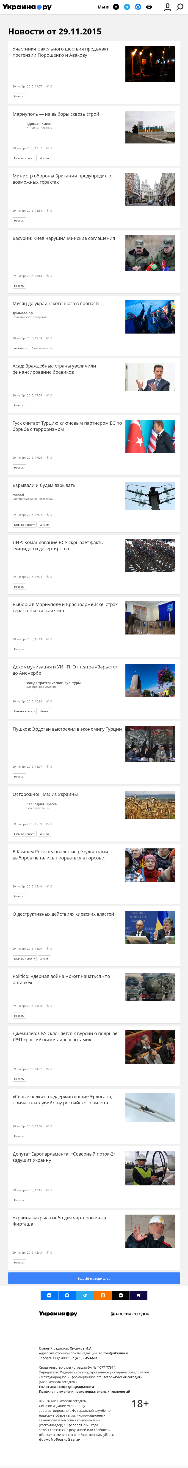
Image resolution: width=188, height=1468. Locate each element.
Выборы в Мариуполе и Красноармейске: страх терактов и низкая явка (65, 607)
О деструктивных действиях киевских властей (63, 914)
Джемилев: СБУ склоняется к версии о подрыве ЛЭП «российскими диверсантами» (65, 1036)
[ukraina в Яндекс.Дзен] (121, 1295)
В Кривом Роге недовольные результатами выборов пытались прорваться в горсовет (60, 854)
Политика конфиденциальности (66, 1386)
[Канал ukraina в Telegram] (85, 1295)
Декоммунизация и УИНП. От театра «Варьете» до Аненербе (65, 670)
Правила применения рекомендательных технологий (84, 1391)
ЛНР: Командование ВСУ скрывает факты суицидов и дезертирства (58, 545)
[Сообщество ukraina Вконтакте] (49, 1295)
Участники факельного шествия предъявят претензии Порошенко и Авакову (60, 52)
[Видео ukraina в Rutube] (138, 1295)
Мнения (44, 158)
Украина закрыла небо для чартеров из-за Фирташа (59, 1221)
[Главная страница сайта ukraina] (27, 7)
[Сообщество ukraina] (67, 1295)
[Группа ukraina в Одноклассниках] (103, 1295)
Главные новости (24, 158)
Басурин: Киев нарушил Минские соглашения (64, 238)
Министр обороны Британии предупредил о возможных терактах (62, 179)
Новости (19, 96)
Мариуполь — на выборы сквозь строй (56, 114)
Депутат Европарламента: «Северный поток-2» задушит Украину (64, 1157)
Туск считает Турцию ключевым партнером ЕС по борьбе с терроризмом (67, 426)
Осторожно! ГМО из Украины (45, 794)
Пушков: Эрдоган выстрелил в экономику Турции (67, 729)
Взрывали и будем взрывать (44, 485)
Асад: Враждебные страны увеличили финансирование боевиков (54, 369)
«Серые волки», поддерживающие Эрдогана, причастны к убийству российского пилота (62, 1099)
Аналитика (20, 348)
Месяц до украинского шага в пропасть (56, 303)
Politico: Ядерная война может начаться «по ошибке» (61, 979)
